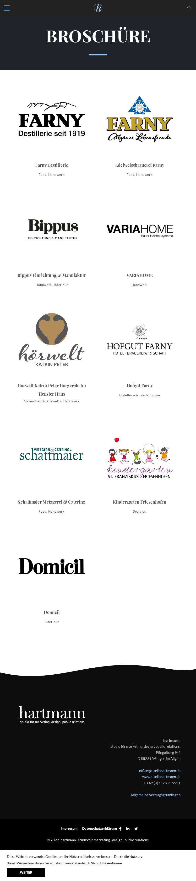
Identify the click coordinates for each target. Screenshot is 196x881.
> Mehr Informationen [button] (105, 863)
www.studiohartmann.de (161, 776)
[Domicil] (51, 579)
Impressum (69, 828)
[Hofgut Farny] (139, 353)
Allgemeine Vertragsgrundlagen (155, 795)
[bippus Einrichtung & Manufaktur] (51, 242)
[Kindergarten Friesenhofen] (139, 469)
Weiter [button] (26, 872)
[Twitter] (135, 828)
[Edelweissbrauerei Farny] (139, 132)
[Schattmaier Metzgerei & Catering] (51, 469)
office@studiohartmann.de (159, 770)
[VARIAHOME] (139, 242)
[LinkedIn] (128, 828)
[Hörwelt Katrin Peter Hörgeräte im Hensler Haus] (51, 356)
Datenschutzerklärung (99, 828)
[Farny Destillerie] (51, 132)
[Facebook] (120, 828)
